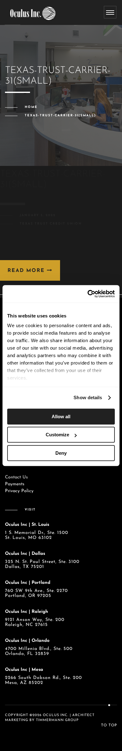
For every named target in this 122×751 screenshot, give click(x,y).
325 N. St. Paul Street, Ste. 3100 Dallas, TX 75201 (42, 564)
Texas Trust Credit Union (51, 223)
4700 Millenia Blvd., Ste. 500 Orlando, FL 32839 (39, 651)
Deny (61, 453)
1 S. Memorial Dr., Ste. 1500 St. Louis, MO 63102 (36, 535)
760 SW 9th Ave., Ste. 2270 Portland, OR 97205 (36, 593)
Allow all (61, 416)
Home (31, 107)
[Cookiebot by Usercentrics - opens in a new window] (88, 294)
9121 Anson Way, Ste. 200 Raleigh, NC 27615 (34, 622)
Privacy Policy (19, 491)
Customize (57, 434)
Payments (14, 484)
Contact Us (16, 477)
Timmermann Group (57, 720)
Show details (88, 397)
